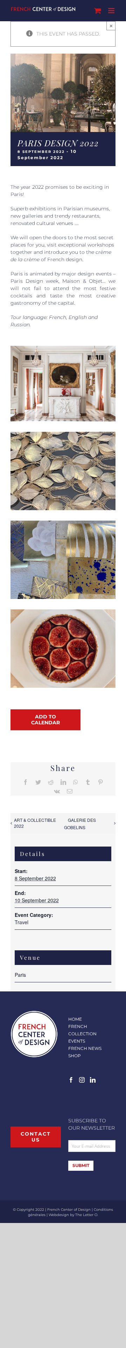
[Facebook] (71, 1080)
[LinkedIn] (93, 1080)
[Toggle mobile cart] (97, 10)
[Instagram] (82, 1080)
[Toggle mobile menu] (111, 10)
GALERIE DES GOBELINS (80, 823)
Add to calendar (45, 720)
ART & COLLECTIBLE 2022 (35, 823)
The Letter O (86, 1215)
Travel (21, 922)
